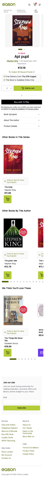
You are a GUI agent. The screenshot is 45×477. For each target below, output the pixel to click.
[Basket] (34, 4)
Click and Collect (8, 425)
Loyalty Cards (7, 437)
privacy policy (33, 109)
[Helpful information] (34, 72)
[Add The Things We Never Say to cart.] (7, 353)
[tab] (20, 49)
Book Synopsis (10, 114)
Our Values (27, 428)
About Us (27, 425)
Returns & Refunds (9, 431)
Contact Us (6, 458)
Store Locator (7, 452)
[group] (24, 30)
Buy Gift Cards (7, 434)
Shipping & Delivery (10, 428)
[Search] (28, 4)
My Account (7, 455)
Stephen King (12, 61)
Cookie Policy (28, 454)
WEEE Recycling (8, 441)
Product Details (10, 126)
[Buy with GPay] (21, 102)
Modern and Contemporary (21, 11)
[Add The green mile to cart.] (7, 275)
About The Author (11, 120)
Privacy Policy (28, 451)
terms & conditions (18, 109)
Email (5, 397)
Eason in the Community (28, 432)
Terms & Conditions (31, 448)
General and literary (8, 11)
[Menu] (39, 4)
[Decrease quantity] (3, 88)
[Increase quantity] (11, 88)
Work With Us (28, 436)
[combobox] (28, 4)
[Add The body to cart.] (7, 199)
